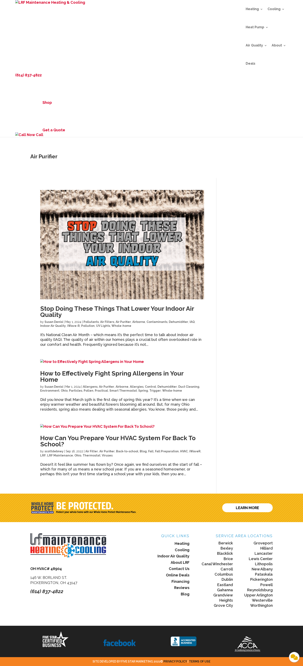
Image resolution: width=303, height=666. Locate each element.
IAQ (192, 322)
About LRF (180, 562)
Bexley (227, 548)
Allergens (90, 386)
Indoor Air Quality (53, 325)
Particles (75, 390)
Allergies (136, 386)
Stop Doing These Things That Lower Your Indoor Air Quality (117, 311)
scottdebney (54, 451)
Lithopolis (264, 564)
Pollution (88, 325)
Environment (49, 390)
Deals (250, 63)
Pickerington (261, 579)
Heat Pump (255, 27)
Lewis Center (261, 559)
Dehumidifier (178, 322)
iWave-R (73, 325)
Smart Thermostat (123, 390)
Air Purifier (123, 322)
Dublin (227, 579)
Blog (143, 451)
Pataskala (264, 574)
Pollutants (91, 322)
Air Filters (107, 322)
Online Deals (177, 575)
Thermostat (91, 455)
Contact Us (179, 568)
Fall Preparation (167, 451)
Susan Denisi (54, 322)
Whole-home (121, 325)
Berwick (225, 543)
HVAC (184, 451)
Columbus (224, 574)
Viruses (107, 455)
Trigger (155, 390)
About (277, 45)
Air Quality (254, 45)
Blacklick (225, 553)
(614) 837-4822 (28, 75)
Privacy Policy (175, 661)
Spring (143, 390)
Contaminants (157, 322)
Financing (180, 581)
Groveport (263, 543)
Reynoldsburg (260, 590)
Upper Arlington (258, 595)
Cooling (274, 9)
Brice (228, 559)
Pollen (88, 390)
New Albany (262, 569)
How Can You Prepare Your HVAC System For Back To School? (118, 441)
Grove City (223, 605)
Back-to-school (127, 451)
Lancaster (264, 553)
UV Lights (103, 325)
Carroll (227, 569)
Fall (151, 451)
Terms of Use (199, 661)
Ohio (64, 390)
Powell (266, 585)
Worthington (261, 605)
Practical (101, 390)
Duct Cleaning (188, 386)
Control (150, 386)
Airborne (138, 322)
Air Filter (91, 451)
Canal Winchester (217, 564)
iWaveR (195, 451)
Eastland (225, 585)
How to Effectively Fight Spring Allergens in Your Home (111, 376)
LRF (43, 455)
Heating (252, 9)
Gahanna (225, 590)
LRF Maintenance (60, 455)
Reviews (181, 587)
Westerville (262, 600)
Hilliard (266, 548)
